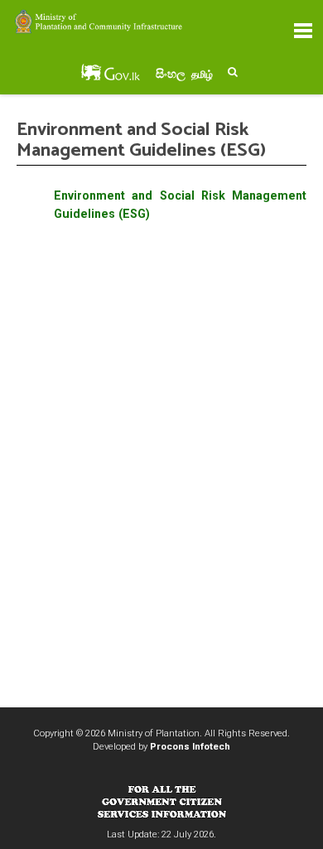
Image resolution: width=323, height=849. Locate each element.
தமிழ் (202, 74)
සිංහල (171, 73)
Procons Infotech (190, 746)
